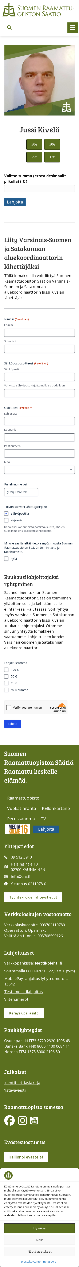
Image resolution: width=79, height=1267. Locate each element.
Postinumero (12, 446)
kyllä (14, 559)
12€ (52, 157)
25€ (34, 157)
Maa (7, 462)
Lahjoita (15, 202)
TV (43, 819)
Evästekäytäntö (31, 1261)
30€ (52, 144)
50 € (14, 676)
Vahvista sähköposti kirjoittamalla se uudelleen (34, 385)
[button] (9, 28)
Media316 (17, 829)
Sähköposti (11, 369)
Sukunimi (10, 341)
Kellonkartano (56, 808)
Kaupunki (10, 429)
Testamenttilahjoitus (23, 991)
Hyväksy (39, 1228)
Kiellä (39, 1240)
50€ (34, 144)
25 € (14, 683)
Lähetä (12, 724)
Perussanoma (21, 819)
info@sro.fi (20, 876)
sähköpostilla (20, 513)
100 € (15, 670)
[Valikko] (72, 27)
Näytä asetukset (40, 1251)
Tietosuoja (49, 1261)
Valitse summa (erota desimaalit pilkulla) (35, 178)
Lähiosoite (10, 413)
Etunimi (8, 325)
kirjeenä (16, 520)
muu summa (19, 690)
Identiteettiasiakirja (22, 1082)
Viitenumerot (16, 999)
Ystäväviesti (15, 1090)
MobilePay (13, 978)
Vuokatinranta (21, 808)
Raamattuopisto (23, 798)
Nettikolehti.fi (48, 963)
